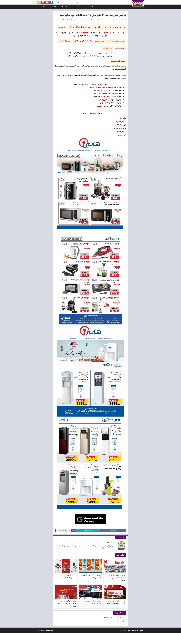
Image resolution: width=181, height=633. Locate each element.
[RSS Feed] (39, 2)
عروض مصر (111, 19)
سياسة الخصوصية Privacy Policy (113, 617)
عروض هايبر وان (84, 19)
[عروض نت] (138, 4)
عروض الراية (121, 124)
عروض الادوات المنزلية (60, 6)
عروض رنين (122, 135)
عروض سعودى (120, 121)
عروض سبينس (121, 131)
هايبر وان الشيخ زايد (65, 41)
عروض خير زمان (120, 128)
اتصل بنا (120, 621)
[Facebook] (51, 2)
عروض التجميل (44, 6)
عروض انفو (120, 19)
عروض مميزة (103, 19)
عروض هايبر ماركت (77, 6)
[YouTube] (47, 2)
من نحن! (119, 619)
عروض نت (90, 6)
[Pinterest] (43, 2)
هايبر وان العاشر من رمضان (83, 41)
